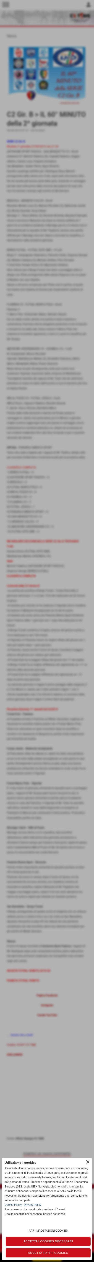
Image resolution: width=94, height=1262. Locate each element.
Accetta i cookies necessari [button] (48, 1241)
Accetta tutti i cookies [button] (48, 1252)
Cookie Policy (13, 1204)
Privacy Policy (32, 1204)
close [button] (88, 1162)
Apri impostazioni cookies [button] (48, 1230)
